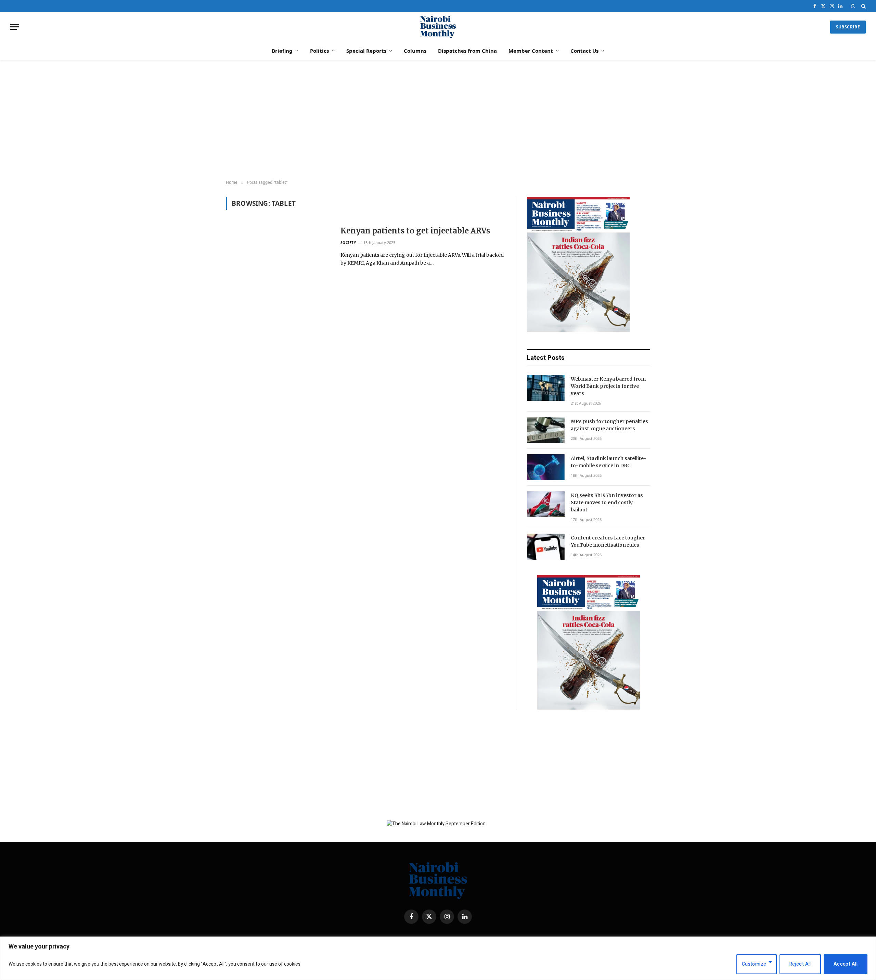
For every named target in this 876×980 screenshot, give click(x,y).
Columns (415, 50)
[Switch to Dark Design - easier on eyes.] (853, 6)
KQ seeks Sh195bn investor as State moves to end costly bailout (607, 502)
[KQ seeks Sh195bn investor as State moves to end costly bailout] (546, 504)
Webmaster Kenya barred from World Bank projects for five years (608, 386)
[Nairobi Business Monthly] (438, 26)
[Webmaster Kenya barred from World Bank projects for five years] (546, 388)
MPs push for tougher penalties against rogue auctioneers (609, 425)
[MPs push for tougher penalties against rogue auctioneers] (546, 430)
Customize (754, 964)
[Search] (863, 6)
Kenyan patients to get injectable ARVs (415, 231)
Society (348, 242)
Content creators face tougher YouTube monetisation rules (608, 541)
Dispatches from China (467, 50)
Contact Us (584, 50)
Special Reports (366, 50)
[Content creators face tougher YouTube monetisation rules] (546, 547)
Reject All (800, 964)
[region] (438, 958)
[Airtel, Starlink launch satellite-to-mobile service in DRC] (546, 467)
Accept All (846, 964)
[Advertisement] (438, 120)
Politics (319, 50)
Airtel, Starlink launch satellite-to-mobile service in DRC (608, 462)
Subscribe (848, 27)
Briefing (282, 50)
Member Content (530, 50)
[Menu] (14, 27)
